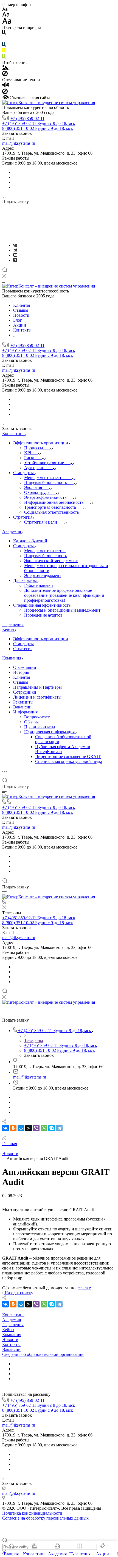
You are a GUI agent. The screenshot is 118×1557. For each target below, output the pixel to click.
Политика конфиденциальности (32, 1513)
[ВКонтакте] (15, 245)
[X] (28, 1128)
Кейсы (8, 1329)
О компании (24, 667)
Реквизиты (23, 702)
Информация (26, 712)
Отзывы (20, 682)
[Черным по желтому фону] (3, 51)
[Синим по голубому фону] (3, 45)
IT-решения (13, 1324)
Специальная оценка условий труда (68, 761)
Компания (11, 1334)
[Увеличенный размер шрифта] (7, 22)
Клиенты (21, 677)
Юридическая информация (50, 731)
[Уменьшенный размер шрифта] (4, 9)
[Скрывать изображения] (5, 74)
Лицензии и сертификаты (37, 697)
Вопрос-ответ (37, 717)
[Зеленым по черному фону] (3, 57)
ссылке (84, 1287)
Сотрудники (24, 692)
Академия (11, 1319)
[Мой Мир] (21, 1128)
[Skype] (51, 1128)
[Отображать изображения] (5, 68)
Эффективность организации (40, 638)
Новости (10, 1339)
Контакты (11, 1344)
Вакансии (22, 707)
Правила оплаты (39, 726)
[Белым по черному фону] (3, 39)
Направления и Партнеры (37, 687)
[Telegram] (15, 250)
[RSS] (4, 1138)
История (21, 672)
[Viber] (36, 1128)
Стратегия (22, 648)
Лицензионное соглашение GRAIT (68, 756)
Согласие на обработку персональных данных (45, 1518)
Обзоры (31, 721)
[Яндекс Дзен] (15, 260)
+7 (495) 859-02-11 (27, 118)
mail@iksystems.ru (18, 143)
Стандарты (23, 643)
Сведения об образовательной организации (43, 1354)
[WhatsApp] (44, 1128)
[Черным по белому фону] (3, 33)
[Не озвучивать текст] (5, 92)
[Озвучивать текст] (5, 86)
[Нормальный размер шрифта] (6, 15)
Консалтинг (13, 1314)
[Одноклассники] (13, 1128)
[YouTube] (15, 255)
